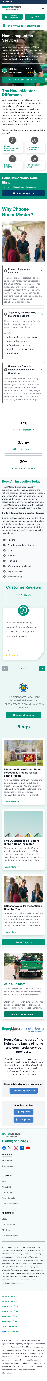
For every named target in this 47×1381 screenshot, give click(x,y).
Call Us (36, 17)
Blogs (4, 1219)
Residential (7, 1160)
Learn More (10, 801)
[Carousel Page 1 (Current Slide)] (21, 668)
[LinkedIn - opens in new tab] (22, 1148)
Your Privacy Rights (14, 1331)
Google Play (25, 1119)
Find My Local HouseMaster (25, 79)
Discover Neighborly (22, 1090)
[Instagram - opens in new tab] (16, 1148)
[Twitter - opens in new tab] (10, 1148)
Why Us (5, 1181)
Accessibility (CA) (9, 1321)
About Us (6, 1187)
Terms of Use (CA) (9, 1301)
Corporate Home (10, 1235)
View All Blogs (21, 942)
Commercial (7, 1166)
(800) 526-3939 (16, 1141)
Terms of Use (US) (9, 1296)
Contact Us (7, 1192)
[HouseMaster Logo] (12, 1029)
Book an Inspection (14, 17)
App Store (25, 1111)
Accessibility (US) (9, 1316)
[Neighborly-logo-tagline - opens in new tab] (35, 1029)
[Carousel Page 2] (23, 668)
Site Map (6, 1230)
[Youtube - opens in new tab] (28, 1148)
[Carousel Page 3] (25, 668)
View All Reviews (23, 595)
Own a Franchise (10, 1203)
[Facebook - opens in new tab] (4, 1148)
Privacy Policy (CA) (10, 1311)
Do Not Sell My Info (10, 1326)
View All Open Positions (21, 1014)
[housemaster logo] (23, 1135)
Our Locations (8, 1224)
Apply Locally (8, 1198)
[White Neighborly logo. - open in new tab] (8, 2)
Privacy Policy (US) (10, 1306)
